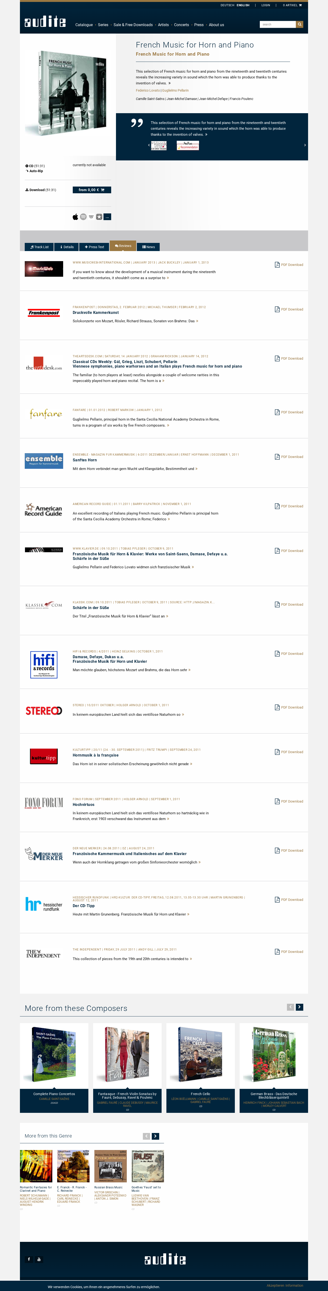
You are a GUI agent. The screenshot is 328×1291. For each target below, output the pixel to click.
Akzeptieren (275, 1285)
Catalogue (84, 25)
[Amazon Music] (92, 216)
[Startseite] (45, 21)
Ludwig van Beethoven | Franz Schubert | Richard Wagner (146, 1200)
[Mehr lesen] (168, 278)
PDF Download (292, 265)
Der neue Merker (87, 848)
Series (103, 25)
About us (216, 25)
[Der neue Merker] (44, 853)
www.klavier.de (86, 548)
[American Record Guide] (44, 509)
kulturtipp (82, 749)
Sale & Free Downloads (133, 25)
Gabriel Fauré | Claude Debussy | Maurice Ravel (127, 1104)
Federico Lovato (148, 90)
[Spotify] (84, 216)
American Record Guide (92, 504)
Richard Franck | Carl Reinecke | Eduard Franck (70, 1198)
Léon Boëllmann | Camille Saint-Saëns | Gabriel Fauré (200, 1100)
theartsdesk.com (88, 356)
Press (199, 25)
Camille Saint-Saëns (54, 1099)
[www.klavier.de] (44, 550)
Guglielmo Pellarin (175, 90)
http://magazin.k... (199, 602)
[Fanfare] (44, 414)
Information (294, 1285)
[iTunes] (99, 216)
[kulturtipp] (44, 756)
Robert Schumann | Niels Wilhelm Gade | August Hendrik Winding (35, 1200)
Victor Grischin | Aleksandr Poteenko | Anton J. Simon (110, 1195)
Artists (163, 25)
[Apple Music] (76, 216)
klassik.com (83, 602)
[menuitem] (84, 25)
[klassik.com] (44, 605)
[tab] (39, 247)
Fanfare (80, 410)
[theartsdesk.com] (44, 363)
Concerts (181, 25)
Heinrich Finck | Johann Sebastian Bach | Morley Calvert (273, 1104)
